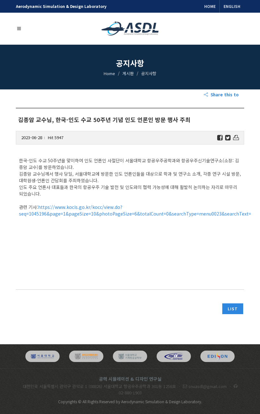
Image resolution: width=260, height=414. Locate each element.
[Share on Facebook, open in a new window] (220, 137)
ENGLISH (232, 6)
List (233, 308)
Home (210, 6)
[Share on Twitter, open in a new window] (228, 137)
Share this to (224, 95)
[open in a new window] (42, 356)
